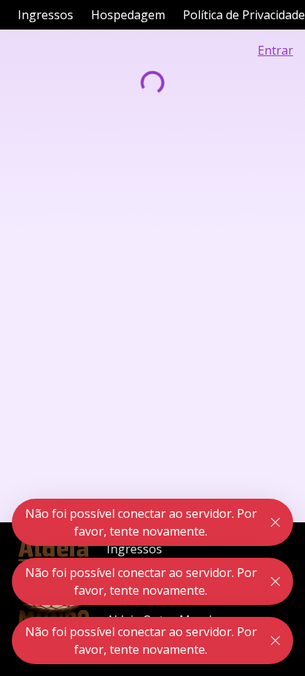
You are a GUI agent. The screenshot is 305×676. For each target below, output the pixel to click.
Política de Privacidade (244, 15)
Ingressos (45, 15)
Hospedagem (128, 15)
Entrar (275, 50)
